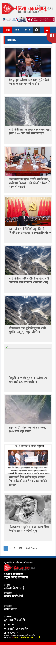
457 (20, 548)
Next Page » (31, 548)
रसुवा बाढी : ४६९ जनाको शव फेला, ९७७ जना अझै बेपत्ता (27, 429)
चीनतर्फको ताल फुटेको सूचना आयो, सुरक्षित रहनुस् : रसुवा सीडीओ (28, 330)
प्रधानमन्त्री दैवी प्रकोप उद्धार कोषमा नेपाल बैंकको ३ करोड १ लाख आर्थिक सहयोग (28, 481)
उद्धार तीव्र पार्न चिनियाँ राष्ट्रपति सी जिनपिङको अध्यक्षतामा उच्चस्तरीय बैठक (30, 231)
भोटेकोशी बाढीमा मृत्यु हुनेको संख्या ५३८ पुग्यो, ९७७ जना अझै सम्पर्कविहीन (30, 131)
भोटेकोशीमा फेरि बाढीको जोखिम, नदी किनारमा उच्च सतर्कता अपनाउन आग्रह (29, 280)
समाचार (17, 30)
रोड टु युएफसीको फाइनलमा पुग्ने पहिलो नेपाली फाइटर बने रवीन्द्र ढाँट (29, 82)
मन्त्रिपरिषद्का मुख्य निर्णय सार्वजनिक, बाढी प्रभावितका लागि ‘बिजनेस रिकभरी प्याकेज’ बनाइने (29, 183)
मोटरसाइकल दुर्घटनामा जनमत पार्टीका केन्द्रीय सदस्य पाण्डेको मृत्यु (29, 529)
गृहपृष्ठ (7, 30)
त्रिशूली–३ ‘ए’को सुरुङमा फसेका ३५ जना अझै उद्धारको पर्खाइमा (28, 380)
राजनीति (27, 30)
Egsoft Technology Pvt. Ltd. (27, 637)
